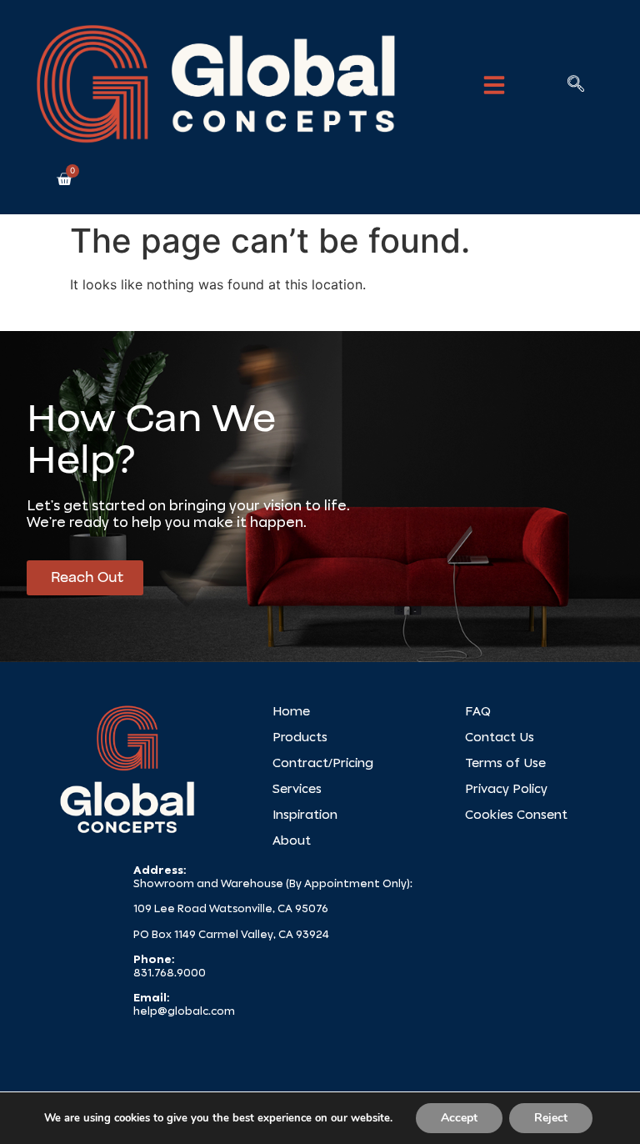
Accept (459, 1118)
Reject (551, 1118)
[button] (494, 85)
